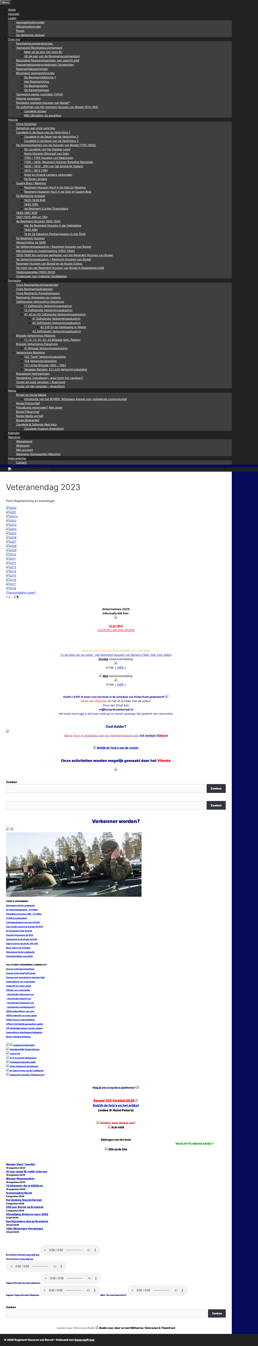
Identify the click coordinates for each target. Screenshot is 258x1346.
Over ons (14, 39)
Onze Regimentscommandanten (37, 284)
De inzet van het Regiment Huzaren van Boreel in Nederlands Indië (60, 267)
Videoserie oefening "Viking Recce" (27, 1074)
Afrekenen (23, 445)
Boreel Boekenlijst (27, 420)
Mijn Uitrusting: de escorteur (42, 115)
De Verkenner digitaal (30, 35)
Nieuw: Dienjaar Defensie (18, 1036)
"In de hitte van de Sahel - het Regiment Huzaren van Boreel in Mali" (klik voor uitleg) (116, 654)
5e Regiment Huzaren (30, 238)
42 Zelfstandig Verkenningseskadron (56, 323)
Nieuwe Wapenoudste (20, 1178)
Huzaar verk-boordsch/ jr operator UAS (25, 977)
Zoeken (11, 782)
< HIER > (120, 667)
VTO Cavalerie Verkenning (22, 1058)
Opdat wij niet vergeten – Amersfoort (40, 386)
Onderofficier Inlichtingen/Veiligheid (24, 1032)
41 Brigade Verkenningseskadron (46, 348)
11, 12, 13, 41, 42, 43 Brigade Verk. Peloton (52, 339)
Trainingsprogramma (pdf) (22, 1062)
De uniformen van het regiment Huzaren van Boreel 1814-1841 (57, 107)
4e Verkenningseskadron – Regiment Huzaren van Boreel (53, 246)
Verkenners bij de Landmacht (20, 905)
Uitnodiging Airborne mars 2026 (27, 1214)
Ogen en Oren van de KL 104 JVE (22, 943)
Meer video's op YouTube (18, 948)
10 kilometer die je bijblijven (24, 1185)
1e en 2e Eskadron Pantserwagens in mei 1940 (55, 234)
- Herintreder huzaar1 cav (18, 998)
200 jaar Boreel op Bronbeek (25, 1207)
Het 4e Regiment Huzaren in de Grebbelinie (52, 225)
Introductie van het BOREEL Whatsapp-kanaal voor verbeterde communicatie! (75, 399)
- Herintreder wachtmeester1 (20, 1007)
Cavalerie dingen (35, 111)
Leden (12, 18)
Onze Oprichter (26, 124)
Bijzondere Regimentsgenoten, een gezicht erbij (47, 60)
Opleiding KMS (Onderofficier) (24, 1049)
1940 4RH (30, 229)
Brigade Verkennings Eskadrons (37, 344)
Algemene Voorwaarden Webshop (38, 454)
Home (12, 9)
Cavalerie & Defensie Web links (36, 424)
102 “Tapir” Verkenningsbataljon (45, 356)
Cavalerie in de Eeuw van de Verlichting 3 (51, 141)
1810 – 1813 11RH (36, 170)
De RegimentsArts (36, 85)
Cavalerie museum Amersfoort (44, 428)
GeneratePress (84, 1339)
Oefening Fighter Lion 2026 (19, 956)
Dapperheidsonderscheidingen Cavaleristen (45, 64)
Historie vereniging (28, 98)
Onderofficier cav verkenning (20, 981)
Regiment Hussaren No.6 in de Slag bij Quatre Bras (57, 191)
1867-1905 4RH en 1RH (31, 217)
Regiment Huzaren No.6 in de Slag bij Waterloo (55, 187)
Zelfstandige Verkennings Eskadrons (40, 301)
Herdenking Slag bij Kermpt (24, 1199)
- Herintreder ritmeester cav (20, 994)
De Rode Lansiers (35, 179)
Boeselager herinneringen (33, 373)
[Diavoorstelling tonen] (21, 592)
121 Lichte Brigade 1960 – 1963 (45, 365)
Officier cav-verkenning (18, 990)
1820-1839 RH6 (34, 200)
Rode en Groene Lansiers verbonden (48, 174)
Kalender (14, 433)
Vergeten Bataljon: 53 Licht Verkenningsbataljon (55, 369)
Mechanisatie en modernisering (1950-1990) (45, 251)
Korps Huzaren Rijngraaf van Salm (46, 153)
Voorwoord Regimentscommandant (39, 47)
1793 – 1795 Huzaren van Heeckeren (48, 157)
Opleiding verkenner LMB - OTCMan (24, 914)
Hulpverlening (17, 458)
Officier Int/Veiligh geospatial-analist (24, 1024)
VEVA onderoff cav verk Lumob (21, 1015)
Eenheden (14, 280)
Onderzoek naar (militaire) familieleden (41, 276)
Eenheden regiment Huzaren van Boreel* (43, 102)
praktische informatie (24, 1045)
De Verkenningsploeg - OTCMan (22, 909)
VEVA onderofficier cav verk (20, 1011)
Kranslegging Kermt (19, 1192)
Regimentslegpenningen (32, 69)
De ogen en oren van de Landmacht (26, 1070)
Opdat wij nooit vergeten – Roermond (40, 382)
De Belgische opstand (30, 196)
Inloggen (14, 14)
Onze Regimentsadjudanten (34, 289)
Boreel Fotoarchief (28, 403)
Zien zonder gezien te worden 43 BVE (24, 926)
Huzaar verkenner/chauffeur (20, 969)
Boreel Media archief (29, 416)
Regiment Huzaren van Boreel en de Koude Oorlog (49, 263)
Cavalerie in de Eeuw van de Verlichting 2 (51, 136)
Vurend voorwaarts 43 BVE (19, 935)
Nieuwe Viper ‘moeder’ (21, 1164)
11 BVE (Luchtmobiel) (16, 918)
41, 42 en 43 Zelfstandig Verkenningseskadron (55, 314)
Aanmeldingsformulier (30, 22)
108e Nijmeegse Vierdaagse (24, 1228)
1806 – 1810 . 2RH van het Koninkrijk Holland (53, 166)
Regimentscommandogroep (34, 43)
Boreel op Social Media (31, 394)
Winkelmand (24, 441)
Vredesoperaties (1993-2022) (35, 272)
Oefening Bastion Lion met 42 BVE (23, 922)
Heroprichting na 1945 (31, 242)
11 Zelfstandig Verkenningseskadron (48, 306)
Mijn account (24, 449)
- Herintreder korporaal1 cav (20, 1003)
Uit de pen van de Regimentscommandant (52, 56)
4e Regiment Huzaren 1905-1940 (38, 221)
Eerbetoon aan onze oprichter (35, 128)
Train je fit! (14, 1053)
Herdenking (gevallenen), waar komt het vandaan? (49, 378)
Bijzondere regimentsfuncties (35, 73)
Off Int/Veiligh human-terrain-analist (24, 1028)
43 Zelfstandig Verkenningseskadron (56, 331)
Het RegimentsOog (36, 81)
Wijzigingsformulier (28, 26)
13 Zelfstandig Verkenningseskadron (48, 310)
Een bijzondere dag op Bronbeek (27, 1221)
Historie (13, 119)
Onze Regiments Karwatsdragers (38, 293)
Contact (21, 462)
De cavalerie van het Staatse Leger (47, 149)
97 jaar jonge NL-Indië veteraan (26, 1171)
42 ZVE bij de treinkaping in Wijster (63, 327)
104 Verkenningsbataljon (40, 361)
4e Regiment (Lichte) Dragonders (46, 208)
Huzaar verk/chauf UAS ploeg (20, 973)
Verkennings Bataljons (30, 352)
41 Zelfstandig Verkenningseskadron (56, 318)
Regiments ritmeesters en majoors (38, 297)
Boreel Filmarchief (28, 411)
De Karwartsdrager (36, 90)
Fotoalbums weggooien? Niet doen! (39, 407)
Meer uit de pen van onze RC (43, 52)
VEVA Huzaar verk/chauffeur (20, 1019)
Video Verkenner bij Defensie (23, 1066)
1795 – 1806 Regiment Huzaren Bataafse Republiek (58, 162)
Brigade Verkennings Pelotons (35, 335)
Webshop (14, 437)
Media (12, 390)
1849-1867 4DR (26, 212)
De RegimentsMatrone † (40, 77)
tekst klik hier (33, 1254)
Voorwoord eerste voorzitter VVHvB (39, 94)
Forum (20, 30)
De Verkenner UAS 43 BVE (19, 931)
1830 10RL (31, 204)
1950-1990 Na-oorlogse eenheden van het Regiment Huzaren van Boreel (64, 255)
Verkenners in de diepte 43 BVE (21, 939)
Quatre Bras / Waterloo (31, 183)
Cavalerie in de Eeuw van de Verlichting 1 (43, 132)
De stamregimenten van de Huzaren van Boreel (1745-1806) (56, 145)
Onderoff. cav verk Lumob (18, 986)
